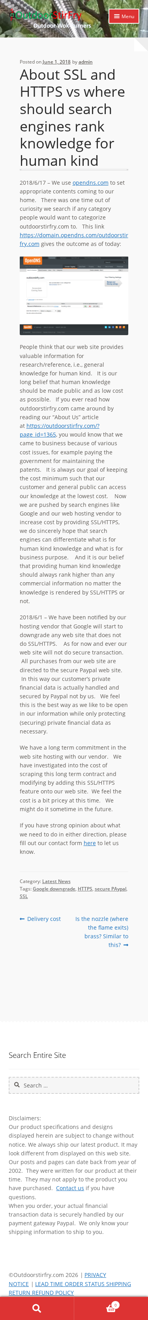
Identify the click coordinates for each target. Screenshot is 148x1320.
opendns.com (91, 182)
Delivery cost (44, 919)
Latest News (56, 881)
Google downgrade (54, 888)
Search (37, 1308)
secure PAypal (110, 888)
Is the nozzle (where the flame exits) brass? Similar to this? (101, 932)
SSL (24, 896)
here (90, 843)
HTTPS (85, 888)
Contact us (70, 1188)
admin (86, 61)
